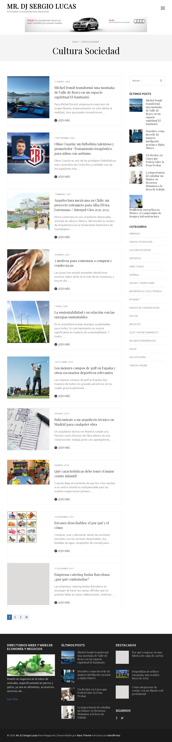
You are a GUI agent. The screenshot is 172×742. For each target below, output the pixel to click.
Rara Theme (84, 735)
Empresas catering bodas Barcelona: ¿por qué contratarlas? (82, 576)
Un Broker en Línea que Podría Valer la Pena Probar (155, 160)
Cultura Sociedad (140, 250)
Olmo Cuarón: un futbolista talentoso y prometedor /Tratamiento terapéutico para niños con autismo (84, 149)
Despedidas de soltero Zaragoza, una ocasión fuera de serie (145, 675)
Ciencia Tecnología (140, 241)
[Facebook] (117, 718)
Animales (134, 233)
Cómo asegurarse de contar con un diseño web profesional (147, 690)
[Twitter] (122, 718)
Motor (133, 316)
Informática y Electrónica (145, 291)
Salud (133, 349)
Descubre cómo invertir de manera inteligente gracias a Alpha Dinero (155, 139)
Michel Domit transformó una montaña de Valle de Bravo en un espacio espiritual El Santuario (84, 92)
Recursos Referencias (142, 340)
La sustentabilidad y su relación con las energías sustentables (84, 314)
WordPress (114, 735)
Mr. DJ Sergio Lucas (41, 6)
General (134, 274)
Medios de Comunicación (144, 307)
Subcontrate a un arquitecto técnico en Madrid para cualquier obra (84, 421)
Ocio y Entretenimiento (143, 332)
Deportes (135, 258)
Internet (134, 299)
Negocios (135, 324)
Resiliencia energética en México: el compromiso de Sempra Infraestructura (145, 213)
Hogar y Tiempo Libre (142, 283)
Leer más (63, 120)
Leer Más (12, 699)
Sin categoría (137, 357)
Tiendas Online (138, 365)
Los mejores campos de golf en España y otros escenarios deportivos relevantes (84, 370)
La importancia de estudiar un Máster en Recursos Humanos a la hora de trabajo (155, 181)
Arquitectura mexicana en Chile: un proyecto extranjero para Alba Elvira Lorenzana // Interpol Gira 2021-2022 (82, 205)
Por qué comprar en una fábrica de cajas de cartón (147, 654)
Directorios (136, 266)
